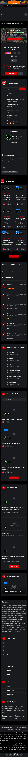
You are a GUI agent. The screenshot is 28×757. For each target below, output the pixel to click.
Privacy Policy (10, 694)
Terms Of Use (10, 690)
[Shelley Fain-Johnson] (3, 377)
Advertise (9, 650)
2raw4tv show (10, 45)
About (8, 647)
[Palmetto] (3, 353)
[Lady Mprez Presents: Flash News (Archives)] (14, 547)
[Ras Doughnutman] (3, 371)
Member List (10, 654)
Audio (8, 686)
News (8, 658)
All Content (10, 666)
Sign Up (9, 670)
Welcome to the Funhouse (11, 443)
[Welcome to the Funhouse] (14, 434)
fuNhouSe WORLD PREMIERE (12, 419)
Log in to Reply (22, 284)
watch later (6, 533)
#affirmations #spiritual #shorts (10, 171)
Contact (9, 662)
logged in (11, 271)
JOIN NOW (14, 3)
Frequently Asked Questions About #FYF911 (20, 197)
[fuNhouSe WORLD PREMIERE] (14, 410)
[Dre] (3, 365)
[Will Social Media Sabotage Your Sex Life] (14, 458)
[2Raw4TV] (13, 14)
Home (2, 23)
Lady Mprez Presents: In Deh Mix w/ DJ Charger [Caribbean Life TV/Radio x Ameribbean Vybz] (13, 509)
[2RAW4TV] (3, 359)
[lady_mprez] (3, 383)
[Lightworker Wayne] (6, 67)
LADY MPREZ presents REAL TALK (13, 591)
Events (8, 674)
